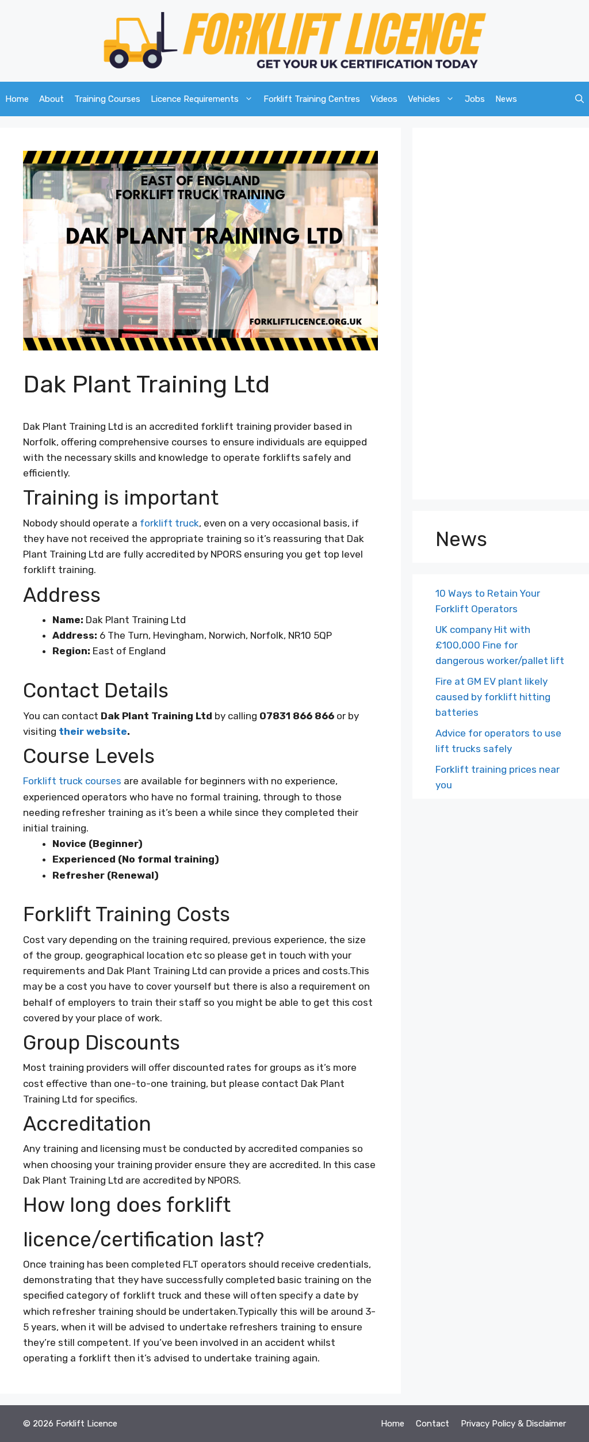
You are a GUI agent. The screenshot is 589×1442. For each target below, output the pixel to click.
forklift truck (169, 523)
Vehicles (424, 99)
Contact (432, 1423)
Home (17, 99)
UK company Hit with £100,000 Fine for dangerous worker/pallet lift (499, 645)
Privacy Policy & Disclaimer (513, 1423)
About (51, 99)
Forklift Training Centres (311, 99)
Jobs (475, 99)
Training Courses (107, 99)
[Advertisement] (500, 316)
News (506, 99)
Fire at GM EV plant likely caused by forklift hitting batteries (492, 697)
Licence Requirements (195, 99)
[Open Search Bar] (579, 99)
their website (93, 731)
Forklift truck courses (72, 781)
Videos (383, 99)
